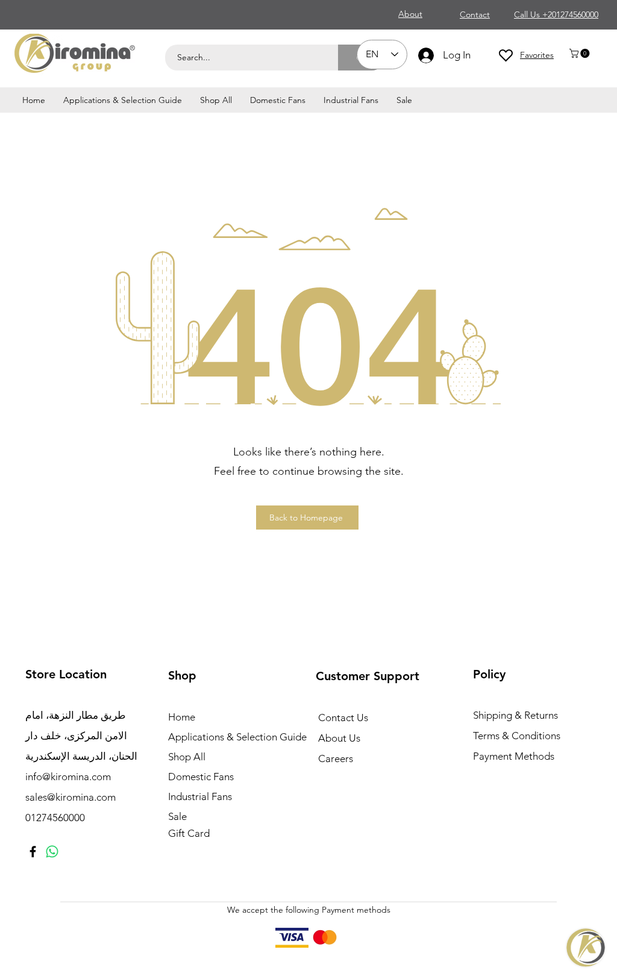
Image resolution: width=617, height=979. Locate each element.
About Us (339, 738)
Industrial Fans (200, 796)
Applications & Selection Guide (234, 737)
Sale (177, 816)
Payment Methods (515, 756)
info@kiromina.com (68, 777)
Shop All (186, 757)
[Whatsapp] (52, 851)
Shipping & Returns (515, 715)
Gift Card (189, 833)
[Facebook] (32, 851)
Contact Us (343, 718)
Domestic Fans (201, 777)
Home (181, 717)
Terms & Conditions (516, 736)
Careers (335, 758)
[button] (580, 53)
